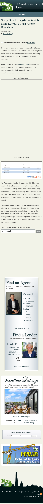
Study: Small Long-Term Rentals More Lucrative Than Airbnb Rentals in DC (20, 23)
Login (18, 420)
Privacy (30, 492)
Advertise (24, 492)
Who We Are (10, 492)
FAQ (17, 423)
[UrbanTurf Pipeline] (21, 465)
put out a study (23, 64)
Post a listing (29, 423)
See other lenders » (21, 366)
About (3, 492)
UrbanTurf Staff (8, 34)
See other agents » (21, 328)
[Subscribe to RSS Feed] (41, 494)
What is (30, 420)
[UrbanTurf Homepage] (12, 9)
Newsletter (18, 492)
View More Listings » (21, 416)
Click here (31, 43)
